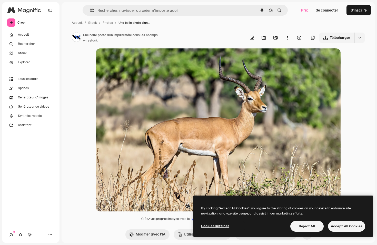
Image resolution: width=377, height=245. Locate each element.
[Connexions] (11, 235)
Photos (108, 23)
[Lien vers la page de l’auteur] (76, 38)
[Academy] (20, 235)
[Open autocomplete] (90, 10)
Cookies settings (215, 226)
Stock (92, 23)
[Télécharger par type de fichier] (359, 38)
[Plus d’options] (287, 38)
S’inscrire (359, 10)
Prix (304, 10)
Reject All (307, 226)
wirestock (90, 40)
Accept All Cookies (346, 226)
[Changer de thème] (30, 235)
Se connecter (327, 10)
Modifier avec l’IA (150, 234)
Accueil (77, 23)
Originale (130, 58)
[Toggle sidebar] (50, 10)
